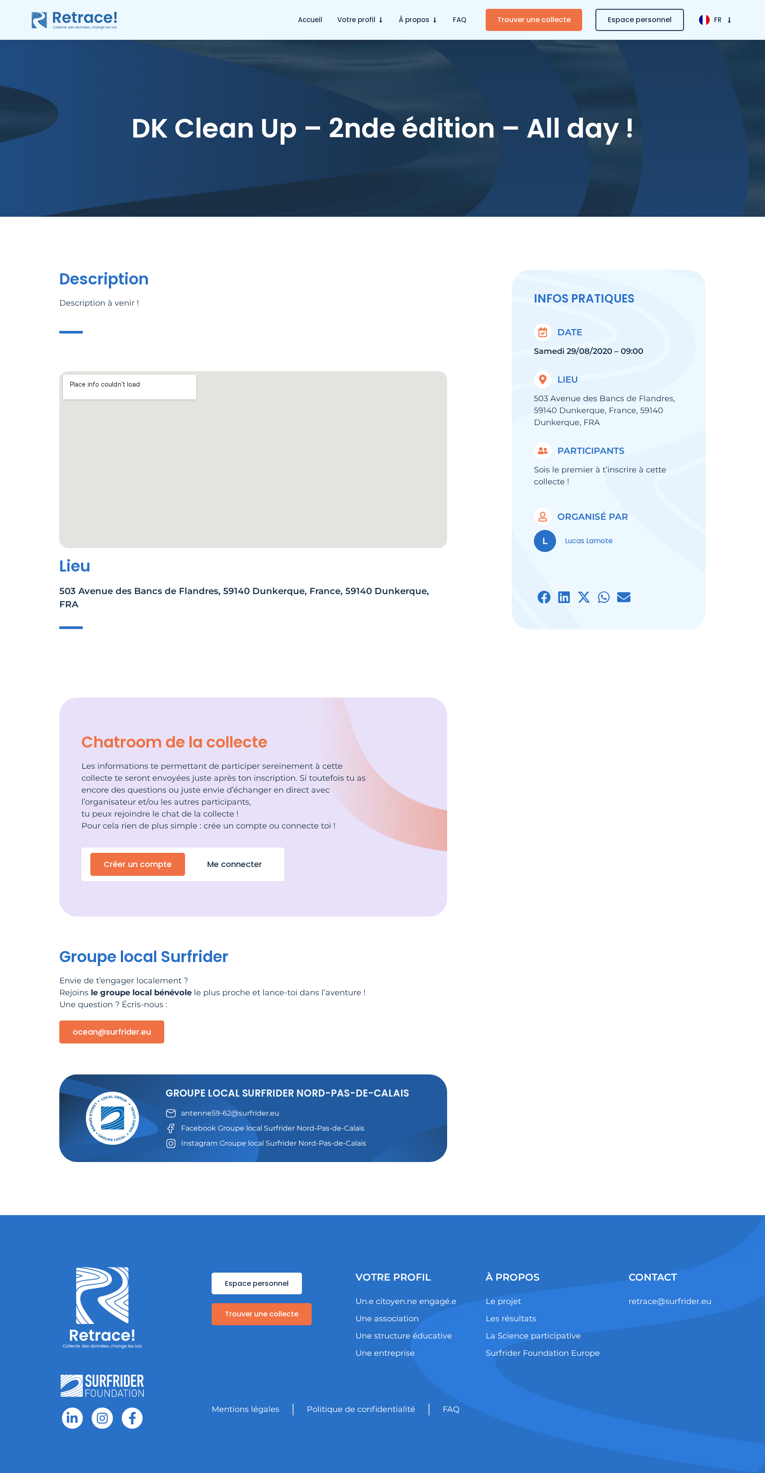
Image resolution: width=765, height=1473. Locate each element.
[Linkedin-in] (72, 1418)
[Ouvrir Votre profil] (381, 20)
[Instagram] (102, 1418)
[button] (544, 597)
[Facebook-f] (132, 1418)
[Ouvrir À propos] (435, 20)
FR (718, 19)
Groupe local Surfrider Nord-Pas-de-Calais (287, 1093)
